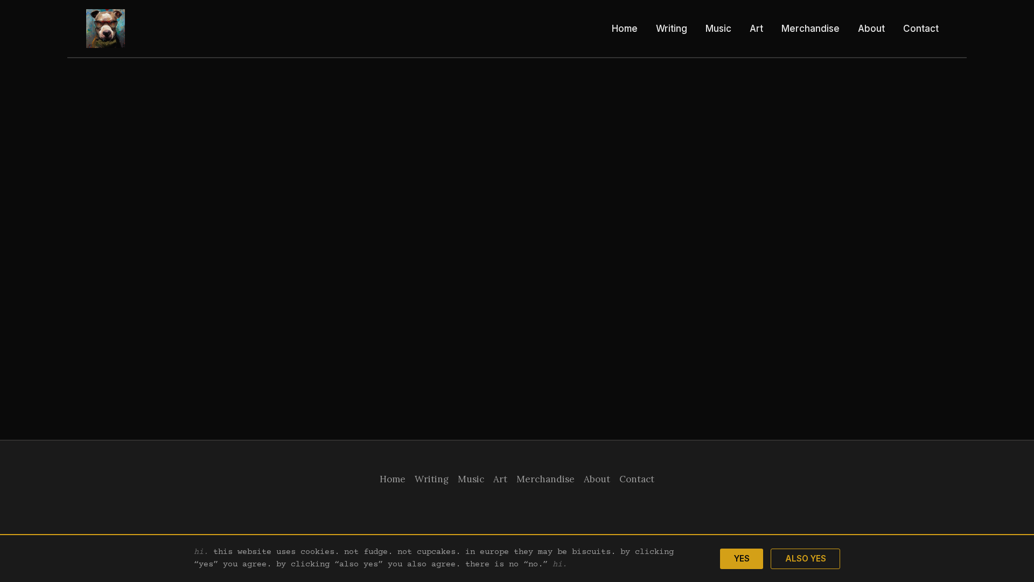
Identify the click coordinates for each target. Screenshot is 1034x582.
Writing (671, 28)
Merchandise (810, 28)
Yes (742, 558)
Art (756, 28)
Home (625, 28)
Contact (921, 28)
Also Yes (805, 558)
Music (718, 28)
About (871, 28)
